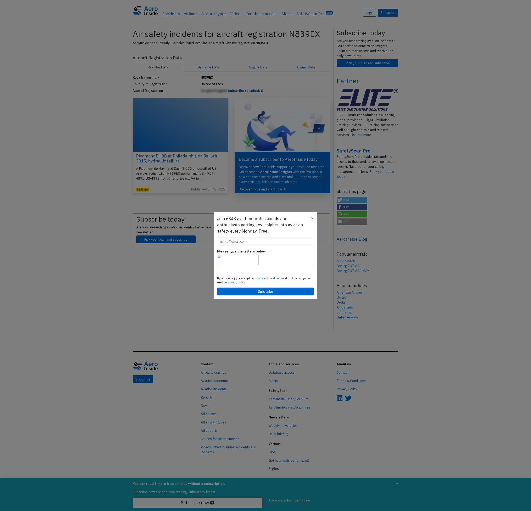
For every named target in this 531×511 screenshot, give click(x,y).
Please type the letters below (241, 251)
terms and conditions (268, 278)
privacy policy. (236, 282)
